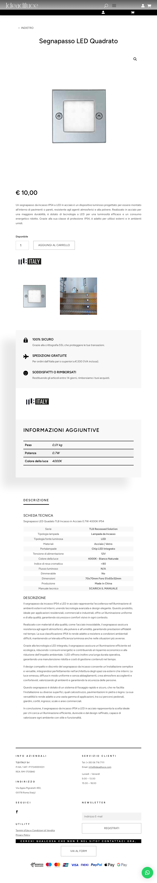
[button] (135, 59)
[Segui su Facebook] (17, 812)
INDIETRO (27, 28)
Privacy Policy (23, 835)
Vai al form (78, 851)
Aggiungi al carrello (54, 245)
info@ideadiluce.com (100, 767)
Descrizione (36, 500)
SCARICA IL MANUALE (103, 588)
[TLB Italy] (30, 262)
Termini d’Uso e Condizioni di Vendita (35, 830)
